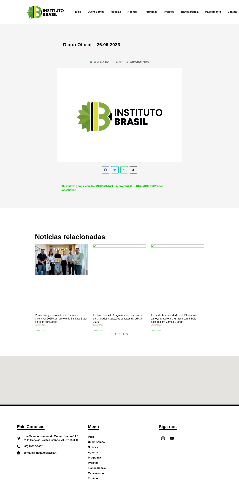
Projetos (169, 11)
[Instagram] (163, 438)
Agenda (132, 11)
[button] (105, 169)
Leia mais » (40, 331)
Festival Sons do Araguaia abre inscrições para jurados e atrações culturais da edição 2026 (118, 318)
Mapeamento (213, 11)
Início (77, 11)
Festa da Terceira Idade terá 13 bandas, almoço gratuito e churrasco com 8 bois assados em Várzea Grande (174, 318)
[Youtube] (172, 438)
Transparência (190, 11)
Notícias (116, 11)
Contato (93, 478)
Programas (150, 11)
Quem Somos (96, 11)
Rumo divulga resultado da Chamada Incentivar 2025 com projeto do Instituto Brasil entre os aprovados (61, 318)
